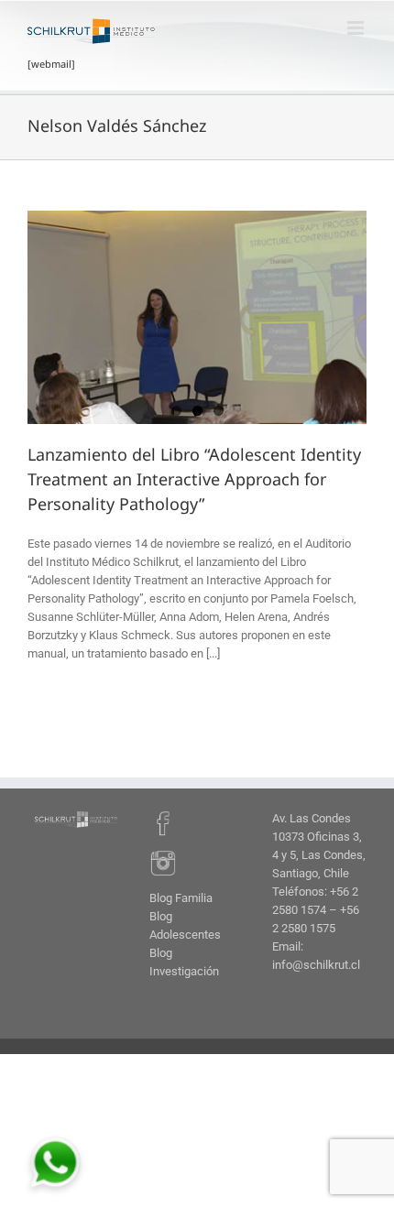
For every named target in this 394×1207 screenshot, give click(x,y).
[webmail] (51, 64)
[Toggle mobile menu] (357, 28)
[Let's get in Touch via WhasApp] (55, 1138)
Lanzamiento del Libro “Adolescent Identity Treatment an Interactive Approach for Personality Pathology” (194, 479)
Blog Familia (181, 898)
